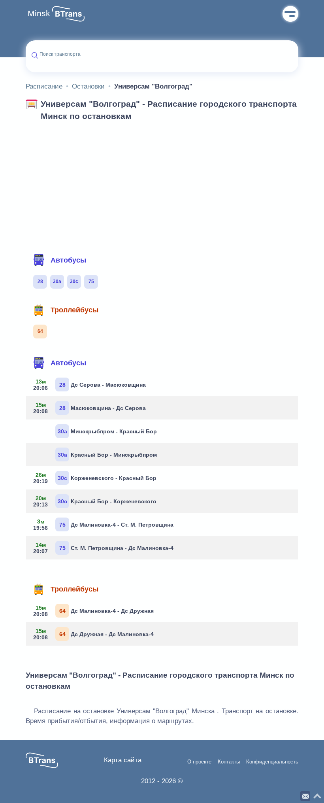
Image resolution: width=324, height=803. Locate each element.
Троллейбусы (74, 310)
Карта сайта (122, 760)
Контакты (229, 762)
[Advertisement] (162, 185)
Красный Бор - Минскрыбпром (107, 455)
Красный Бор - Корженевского (94, 501)
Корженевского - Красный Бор (94, 478)
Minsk (39, 13)
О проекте (199, 762)
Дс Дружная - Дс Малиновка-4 (93, 634)
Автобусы (68, 260)
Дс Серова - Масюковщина (89, 384)
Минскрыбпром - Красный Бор (107, 431)
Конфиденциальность (272, 762)
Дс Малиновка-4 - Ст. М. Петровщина (103, 524)
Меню (290, 14)
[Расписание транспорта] (68, 14)
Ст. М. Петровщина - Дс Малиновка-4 (103, 548)
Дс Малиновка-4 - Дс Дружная (93, 611)
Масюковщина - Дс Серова (89, 408)
